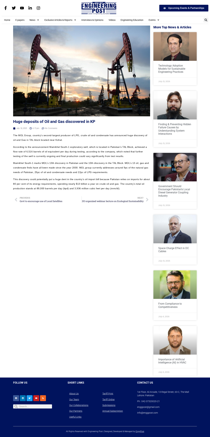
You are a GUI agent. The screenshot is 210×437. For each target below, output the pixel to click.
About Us (74, 393)
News (32, 20)
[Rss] (43, 398)
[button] (205, 20)
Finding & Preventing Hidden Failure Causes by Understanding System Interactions (174, 129)
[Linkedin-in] (30, 8)
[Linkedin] (23, 398)
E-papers (19, 20)
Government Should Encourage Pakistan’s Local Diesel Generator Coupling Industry (174, 191)
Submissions (108, 405)
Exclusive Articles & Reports (58, 20)
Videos (112, 20)
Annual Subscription (112, 411)
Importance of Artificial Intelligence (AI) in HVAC (172, 361)
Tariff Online (108, 399)
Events (152, 20)
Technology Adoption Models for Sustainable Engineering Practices (171, 68)
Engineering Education (132, 20)
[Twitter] (14, 8)
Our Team (74, 399)
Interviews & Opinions (92, 20)
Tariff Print (107, 393)
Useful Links (75, 417)
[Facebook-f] (6, 8)
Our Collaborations (78, 405)
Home (7, 20)
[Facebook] (16, 398)
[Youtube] (22, 8)
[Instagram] (38, 8)
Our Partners (75, 411)
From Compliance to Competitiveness (170, 305)
